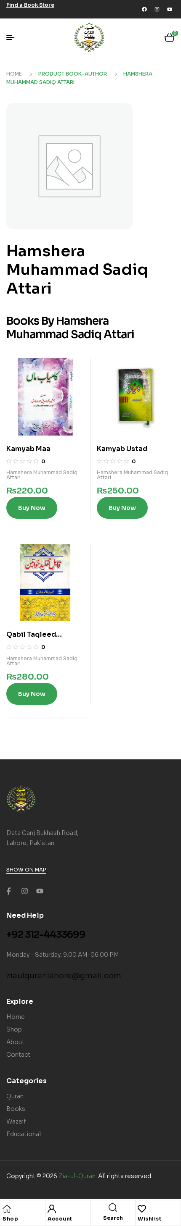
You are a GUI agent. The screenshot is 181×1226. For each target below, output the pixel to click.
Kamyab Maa (28, 448)
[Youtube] (170, 9)
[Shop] (7, 1209)
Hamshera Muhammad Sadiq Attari (41, 474)
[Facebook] (144, 9)
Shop (10, 1218)
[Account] (52, 1209)
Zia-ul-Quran (77, 1176)
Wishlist (149, 1218)
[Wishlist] (142, 1209)
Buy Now (31, 508)
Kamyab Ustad (122, 448)
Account (60, 1218)
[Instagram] (157, 9)
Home (14, 74)
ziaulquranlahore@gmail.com (63, 975)
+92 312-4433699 (45, 935)
